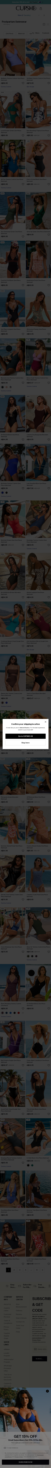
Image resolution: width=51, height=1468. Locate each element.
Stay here (25, 743)
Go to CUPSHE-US (25, 736)
